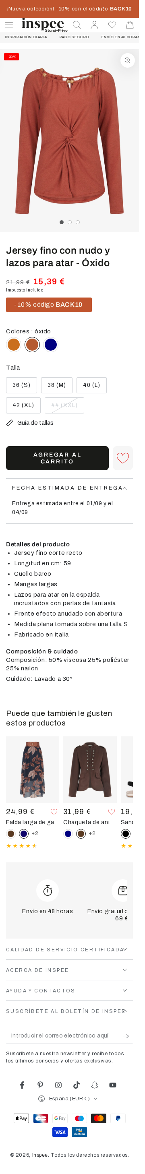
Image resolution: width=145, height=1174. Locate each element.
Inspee (40, 1155)
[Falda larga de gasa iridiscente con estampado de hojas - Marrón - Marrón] (11, 834)
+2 (35, 833)
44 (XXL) (66, 407)
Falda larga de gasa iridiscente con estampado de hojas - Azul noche (32, 822)
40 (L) (95, 387)
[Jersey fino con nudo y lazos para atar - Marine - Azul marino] (50, 344)
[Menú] (9, 25)
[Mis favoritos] (112, 25)
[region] (69, 140)
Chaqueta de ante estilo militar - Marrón (89, 822)
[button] (77, 25)
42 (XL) (26, 407)
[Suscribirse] (128, 1036)
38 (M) (59, 387)
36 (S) (24, 387)
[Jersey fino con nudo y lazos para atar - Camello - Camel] (13, 344)
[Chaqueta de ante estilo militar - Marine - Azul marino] (68, 834)
